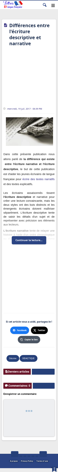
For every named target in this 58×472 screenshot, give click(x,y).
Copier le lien (31, 339)
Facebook (22, 330)
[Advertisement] (29, 78)
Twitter (41, 330)
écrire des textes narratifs (38, 179)
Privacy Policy (27, 461)
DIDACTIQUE (28, 358)
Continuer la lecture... (29, 240)
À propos (14, 461)
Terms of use (42, 461)
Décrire (12, 358)
